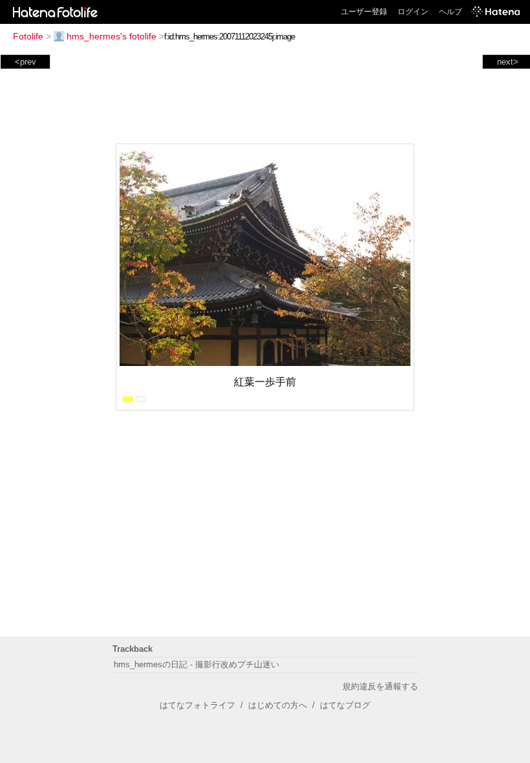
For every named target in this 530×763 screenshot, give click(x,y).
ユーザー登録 (364, 11)
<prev (25, 62)
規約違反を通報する (380, 686)
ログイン (413, 11)
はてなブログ (345, 705)
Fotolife (28, 36)
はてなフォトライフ (197, 705)
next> (507, 62)
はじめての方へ (277, 705)
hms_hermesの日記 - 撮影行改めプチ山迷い (196, 664)
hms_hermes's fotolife (111, 36)
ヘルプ (450, 11)
